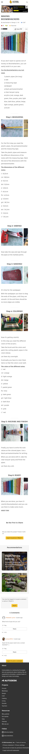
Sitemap (4, 721)
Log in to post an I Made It (14, 538)
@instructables (8, 732)
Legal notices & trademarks (11, 750)
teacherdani (6, 22)
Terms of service (21, 742)
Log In (14, 605)
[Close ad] (26, 7)
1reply (5, 632)
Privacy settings (20, 745)
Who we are (5, 724)
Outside (4, 703)
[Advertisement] (14, 8)
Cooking (4, 698)
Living (3, 701)
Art (18, 22)
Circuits (4, 688)
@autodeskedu (8, 736)
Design (14, 22)
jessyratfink (9, 639)
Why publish (5, 714)
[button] (2, 2)
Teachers (4, 706)
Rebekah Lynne (10, 617)
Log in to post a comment (14, 661)
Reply (14, 629)
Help (3, 719)
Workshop (5, 691)
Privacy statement (8, 745)
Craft (3, 696)
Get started (5, 716)
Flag (5, 625)
